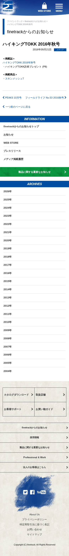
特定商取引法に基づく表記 (34, 524)
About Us (34, 514)
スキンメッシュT (14, 78)
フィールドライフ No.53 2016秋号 (45, 97)
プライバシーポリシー (34, 519)
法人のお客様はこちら (34, 467)
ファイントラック (15, 21)
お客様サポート (12, 409)
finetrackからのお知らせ (35, 21)
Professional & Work (34, 457)
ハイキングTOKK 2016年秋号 (19, 62)
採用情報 (34, 437)
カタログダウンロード (16, 394)
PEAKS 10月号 (13, 97)
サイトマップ (34, 534)
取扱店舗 (41, 394)
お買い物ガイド (44, 409)
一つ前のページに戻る (18, 106)
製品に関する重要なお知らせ (34, 171)
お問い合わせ (34, 529)
